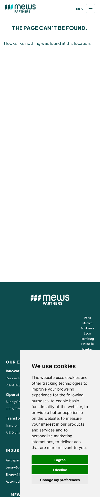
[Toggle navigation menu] (90, 8)
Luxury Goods (15, 467)
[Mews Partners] (20, 8)
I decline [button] (60, 470)
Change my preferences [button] (60, 480)
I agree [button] (60, 460)
